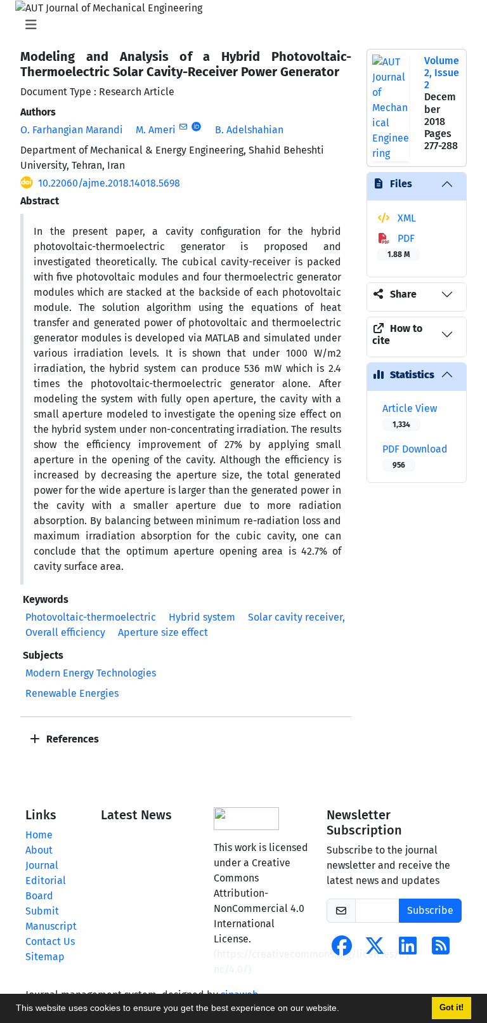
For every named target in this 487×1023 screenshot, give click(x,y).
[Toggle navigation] (239, 25)
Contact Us (50, 941)
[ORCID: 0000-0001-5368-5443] (196, 126)
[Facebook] (342, 950)
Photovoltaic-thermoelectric (90, 617)
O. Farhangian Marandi (71, 130)
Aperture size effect (163, 632)
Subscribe (430, 910)
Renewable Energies (72, 693)
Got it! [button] (451, 1007)
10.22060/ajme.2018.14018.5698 (109, 183)
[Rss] (440, 950)
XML (405, 218)
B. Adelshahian (249, 130)
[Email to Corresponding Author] (183, 126)
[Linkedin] (408, 950)
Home (39, 835)
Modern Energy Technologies (90, 673)
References (71, 739)
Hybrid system (202, 617)
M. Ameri (156, 130)
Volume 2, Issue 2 (441, 73)
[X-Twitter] (375, 950)
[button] (344, 1010)
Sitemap (45, 957)
